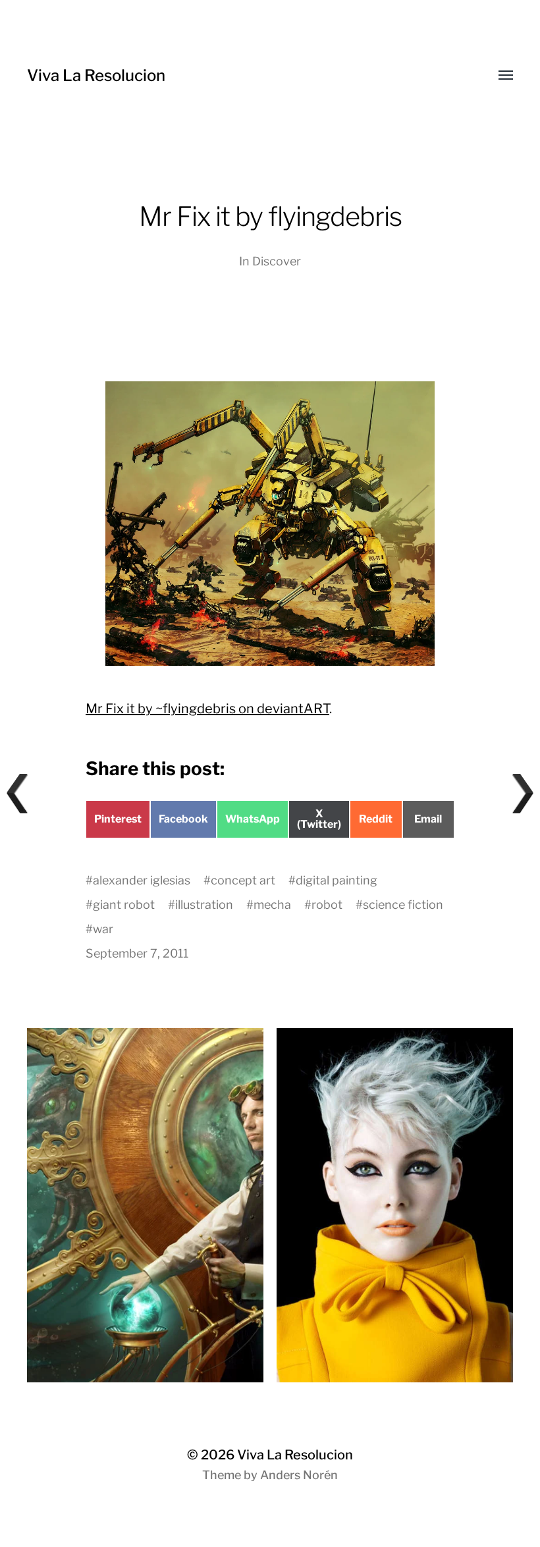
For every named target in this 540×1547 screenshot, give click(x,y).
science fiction (403, 904)
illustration (204, 904)
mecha (272, 904)
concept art (243, 880)
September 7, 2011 (137, 953)
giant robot (124, 904)
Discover (276, 261)
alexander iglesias (141, 880)
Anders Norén (299, 1475)
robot (326, 904)
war (103, 929)
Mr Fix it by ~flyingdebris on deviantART (207, 709)
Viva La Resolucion (96, 75)
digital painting (336, 880)
